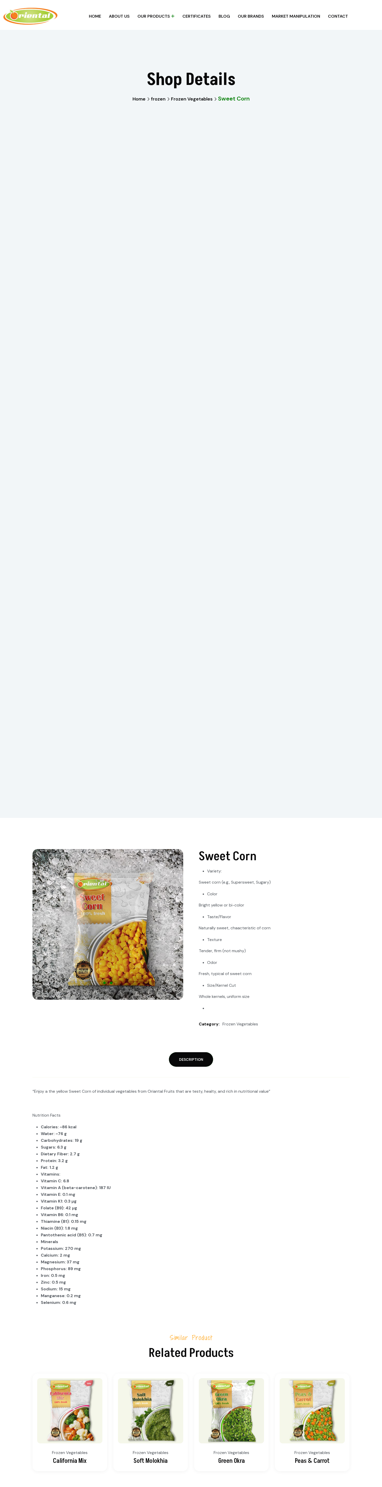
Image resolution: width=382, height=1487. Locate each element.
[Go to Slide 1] (104, 983)
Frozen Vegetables (192, 99)
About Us (119, 16)
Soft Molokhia (151, 1461)
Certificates (196, 16)
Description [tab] (191, 1059)
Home (95, 16)
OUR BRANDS (251, 16)
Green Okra (231, 1461)
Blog (224, 16)
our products (153, 16)
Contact (338, 16)
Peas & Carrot (312, 1461)
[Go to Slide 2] (111, 983)
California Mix (70, 1461)
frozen (158, 99)
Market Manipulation (296, 16)
